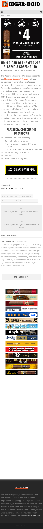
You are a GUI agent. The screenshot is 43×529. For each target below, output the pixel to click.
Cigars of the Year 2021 (10, 196)
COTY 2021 (32, 70)
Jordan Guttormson (7, 70)
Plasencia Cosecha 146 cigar (16, 79)
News (27, 70)
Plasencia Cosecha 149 (9, 201)
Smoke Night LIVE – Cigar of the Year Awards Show (21, 213)
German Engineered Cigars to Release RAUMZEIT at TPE (22, 226)
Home (2, 15)
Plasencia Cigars (26, 196)
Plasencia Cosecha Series (28, 201)
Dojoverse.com (33, 516)
